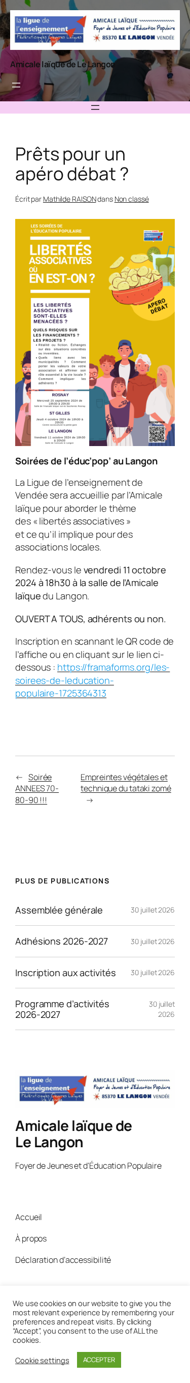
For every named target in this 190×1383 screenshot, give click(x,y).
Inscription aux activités (65, 972)
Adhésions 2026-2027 (61, 941)
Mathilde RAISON (69, 199)
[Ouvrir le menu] (16, 85)
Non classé (132, 199)
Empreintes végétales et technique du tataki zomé (126, 782)
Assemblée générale (59, 910)
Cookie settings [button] (42, 1360)
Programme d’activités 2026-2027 (62, 1009)
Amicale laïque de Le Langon (63, 64)
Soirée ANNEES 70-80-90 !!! (37, 788)
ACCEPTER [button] (99, 1359)
